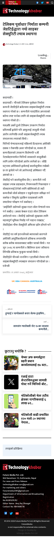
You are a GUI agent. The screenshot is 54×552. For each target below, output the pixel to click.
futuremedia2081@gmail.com (16, 491)
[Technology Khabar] (22, 10)
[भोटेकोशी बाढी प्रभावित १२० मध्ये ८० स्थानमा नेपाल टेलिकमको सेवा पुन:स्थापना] (11, 420)
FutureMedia (27, 524)
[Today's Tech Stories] (13, 2)
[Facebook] (37, 2)
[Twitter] (42, 2)
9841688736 (19, 506)
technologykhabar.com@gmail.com (18, 484)
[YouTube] (47, 2)
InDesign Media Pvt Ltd (27, 533)
